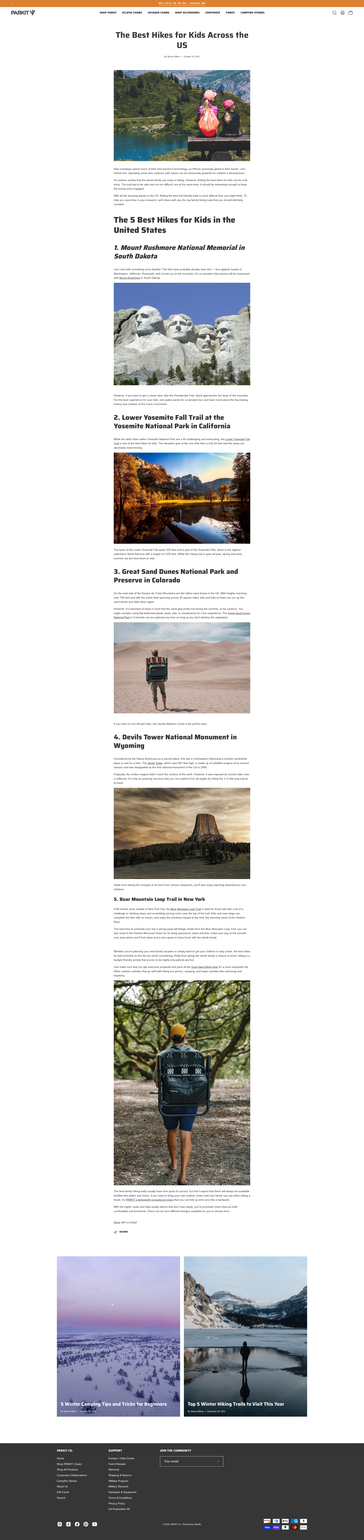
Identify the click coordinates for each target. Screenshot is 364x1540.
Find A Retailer (117, 1463)
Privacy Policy (116, 1503)
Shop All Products (67, 1469)
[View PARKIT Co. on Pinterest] (86, 1524)
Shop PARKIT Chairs (69, 1463)
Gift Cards (63, 1492)
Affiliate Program (118, 1480)
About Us (62, 1486)
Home (60, 1458)
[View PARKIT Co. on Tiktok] (68, 1524)
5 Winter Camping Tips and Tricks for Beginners (114, 1404)
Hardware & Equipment (122, 1492)
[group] (182, 3)
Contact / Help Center (121, 1458)
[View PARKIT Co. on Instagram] (60, 1524)
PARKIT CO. (65, 1451)
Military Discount (118, 1486)
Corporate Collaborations (72, 1475)
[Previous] (12, 3)
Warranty (113, 1469)
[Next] (352, 3)
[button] (108, 12)
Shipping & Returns (120, 1475)
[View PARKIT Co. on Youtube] (94, 1524)
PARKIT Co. (175, 1524)
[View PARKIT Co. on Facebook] (77, 1524)
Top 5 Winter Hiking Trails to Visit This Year (236, 1404)
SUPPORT (115, 1451)
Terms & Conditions (120, 1497)
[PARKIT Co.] (23, 13)
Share (123, 1232)
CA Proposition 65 (119, 1509)
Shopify (197, 1524)
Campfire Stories (67, 1480)
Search (61, 1497)
